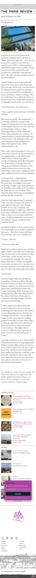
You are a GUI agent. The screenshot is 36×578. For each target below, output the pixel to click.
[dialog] (18, 491)
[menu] (34, 11)
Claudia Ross (6, 21)
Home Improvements (7, 22)
